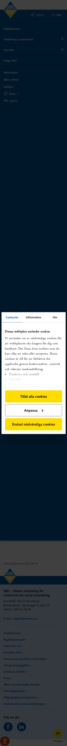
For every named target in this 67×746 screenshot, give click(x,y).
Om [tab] (55, 317)
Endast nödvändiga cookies (33, 424)
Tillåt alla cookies (33, 396)
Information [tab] (33, 317)
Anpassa (31, 410)
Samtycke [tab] (12, 317)
